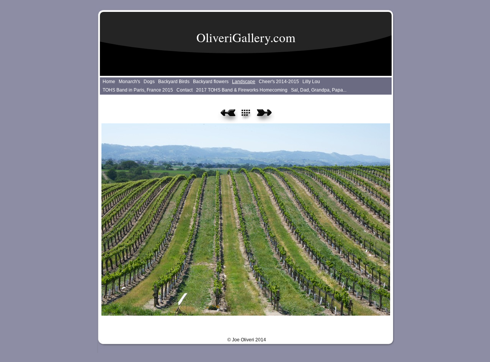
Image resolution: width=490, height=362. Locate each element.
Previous (228, 115)
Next (264, 115)
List (250, 115)
